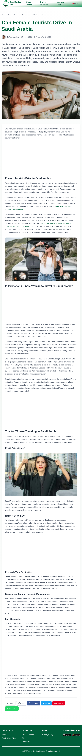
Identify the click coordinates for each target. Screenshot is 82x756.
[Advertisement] (41, 158)
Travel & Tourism (13, 15)
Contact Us (26, 742)
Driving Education (44, 3)
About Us (25, 738)
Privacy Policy (47, 735)
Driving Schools (29, 3)
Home (4, 15)
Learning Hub (60, 3)
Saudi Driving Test (15, 3)
